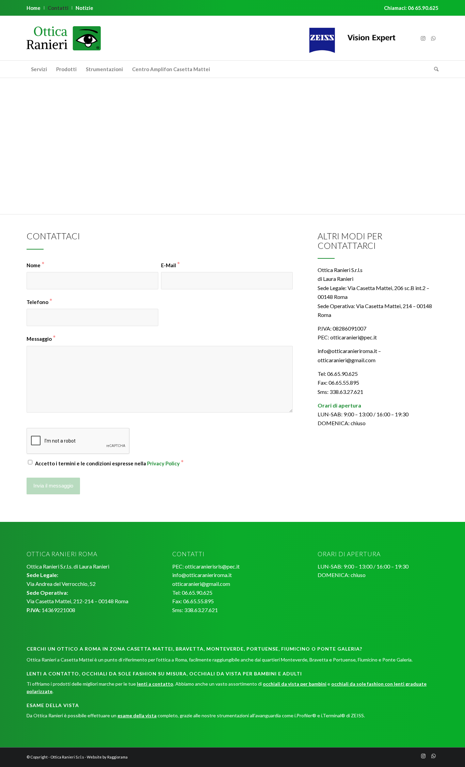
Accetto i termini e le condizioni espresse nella (109, 463)
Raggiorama (117, 757)
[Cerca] (434, 69)
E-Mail (170, 264)
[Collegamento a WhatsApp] (433, 38)
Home (34, 8)
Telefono (39, 301)
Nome (35, 264)
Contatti (58, 8)
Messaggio (41, 338)
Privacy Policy (163, 463)
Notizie (84, 8)
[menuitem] (35, 8)
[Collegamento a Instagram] (423, 38)
